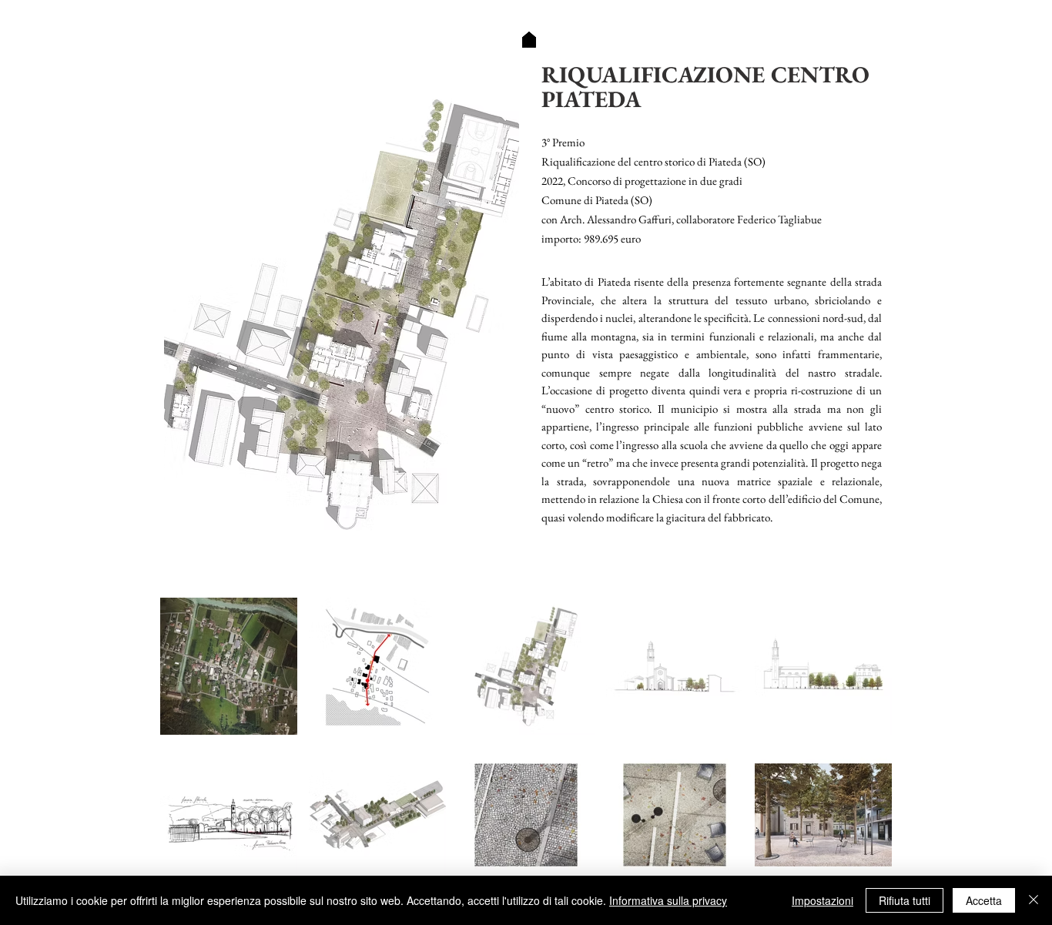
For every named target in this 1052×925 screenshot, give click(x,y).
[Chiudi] (1033, 900)
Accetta (984, 900)
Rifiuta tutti (904, 900)
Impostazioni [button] (822, 900)
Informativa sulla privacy (668, 900)
